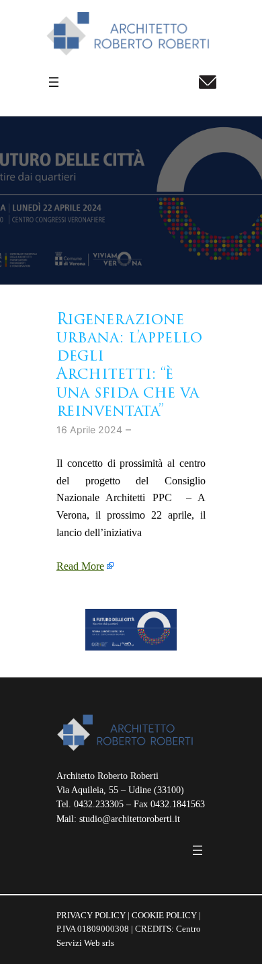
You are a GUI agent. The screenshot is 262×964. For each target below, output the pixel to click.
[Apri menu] (54, 82)
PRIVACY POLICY (91, 915)
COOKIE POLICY (164, 915)
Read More (80, 566)
